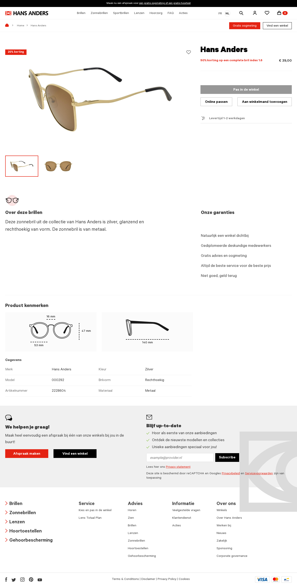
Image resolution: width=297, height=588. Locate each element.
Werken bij (224, 526)
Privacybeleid (231, 474)
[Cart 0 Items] (279, 12)
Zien (131, 518)
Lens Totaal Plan (90, 518)
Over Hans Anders (229, 518)
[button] (254, 12)
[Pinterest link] (31, 579)
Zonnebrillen (20, 513)
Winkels (222, 510)
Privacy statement (178, 467)
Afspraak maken (26, 454)
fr (220, 14)
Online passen (216, 102)
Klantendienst (181, 518)
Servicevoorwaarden (259, 474)
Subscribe (227, 458)
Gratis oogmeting (245, 26)
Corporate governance (232, 556)
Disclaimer (148, 579)
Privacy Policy (167, 579)
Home (20, 25)
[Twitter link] (14, 579)
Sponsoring (224, 549)
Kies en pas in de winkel (95, 510)
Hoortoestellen (23, 531)
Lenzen (15, 522)
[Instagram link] (22, 579)
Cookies (184, 579)
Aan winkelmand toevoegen (264, 102)
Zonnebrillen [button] (99, 13)
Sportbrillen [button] (121, 13)
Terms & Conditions (125, 579)
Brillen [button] (81, 13)
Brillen (13, 504)
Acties (176, 526)
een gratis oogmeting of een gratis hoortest (165, 3)
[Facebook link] (6, 579)
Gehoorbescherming (29, 541)
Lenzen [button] (139, 13)
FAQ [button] (171, 13)
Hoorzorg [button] (156, 13)
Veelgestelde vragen (186, 510)
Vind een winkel (277, 26)
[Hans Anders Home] (26, 13)
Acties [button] (183, 13)
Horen (132, 510)
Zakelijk (222, 541)
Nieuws (221, 533)
